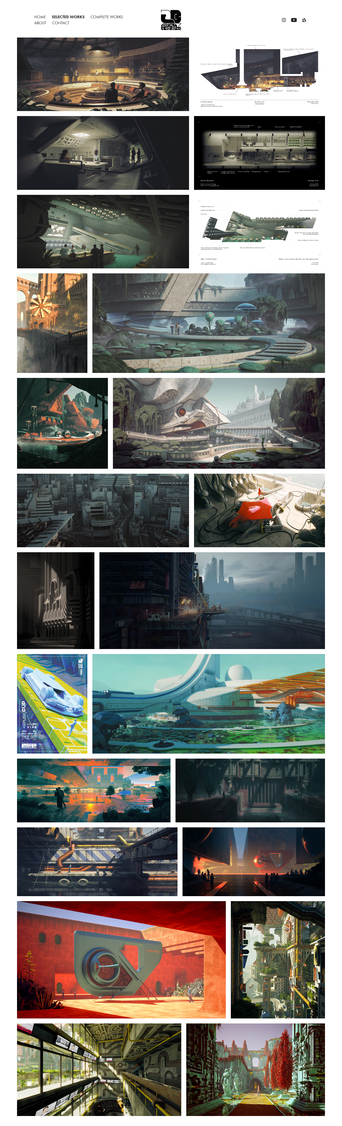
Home (40, 17)
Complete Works (107, 17)
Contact (60, 23)
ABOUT (40, 23)
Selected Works (68, 17)
